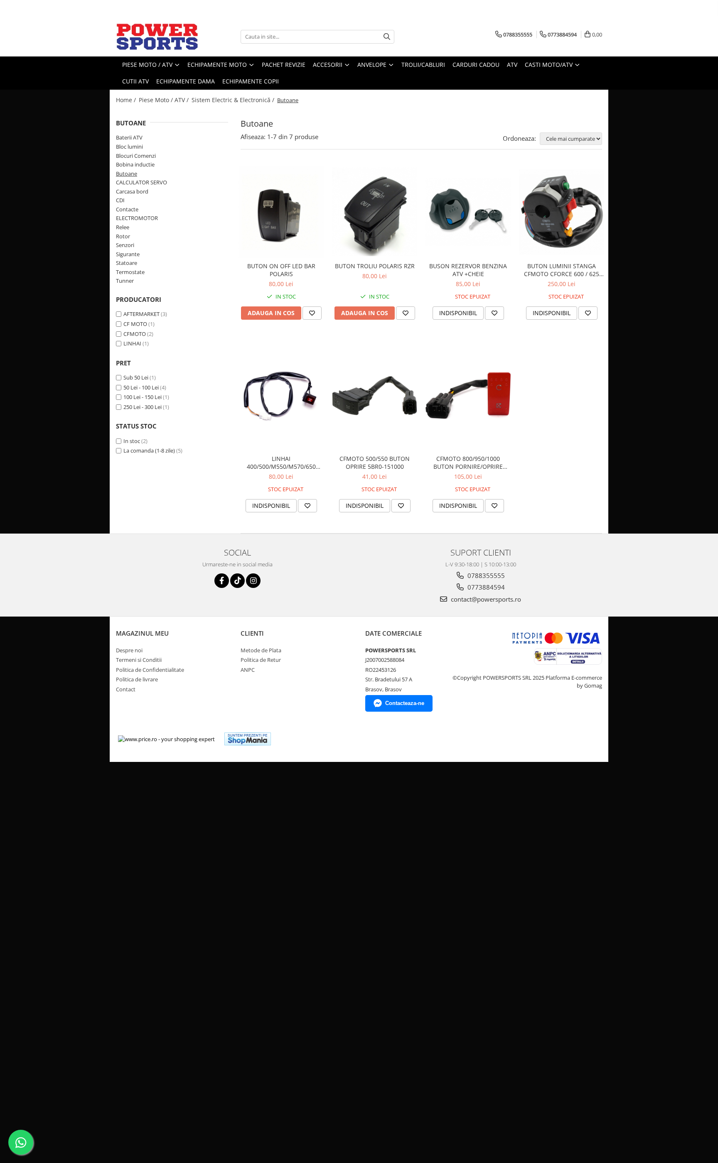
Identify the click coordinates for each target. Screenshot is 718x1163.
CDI (120, 200)
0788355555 (485, 575)
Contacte (127, 209)
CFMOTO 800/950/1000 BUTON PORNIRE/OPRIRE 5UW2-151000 (468, 462)
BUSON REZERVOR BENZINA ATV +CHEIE (468, 270)
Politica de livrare (137, 679)
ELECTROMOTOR (137, 218)
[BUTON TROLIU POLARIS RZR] (374, 211)
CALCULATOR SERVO (141, 182)
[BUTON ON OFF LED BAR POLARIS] (281, 212)
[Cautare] (386, 37)
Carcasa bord (132, 191)
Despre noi (129, 650)
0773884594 (485, 587)
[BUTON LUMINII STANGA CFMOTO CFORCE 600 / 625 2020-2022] (561, 212)
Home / (127, 100)
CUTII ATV (135, 81)
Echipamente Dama (185, 81)
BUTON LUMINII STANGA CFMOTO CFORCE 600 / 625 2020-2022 (561, 270)
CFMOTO (134, 334)
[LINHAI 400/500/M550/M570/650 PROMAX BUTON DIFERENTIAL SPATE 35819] (281, 396)
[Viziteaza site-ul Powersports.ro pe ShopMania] (247, 738)
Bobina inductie (135, 164)
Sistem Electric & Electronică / (234, 100)
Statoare (126, 263)
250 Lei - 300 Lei (142, 407)
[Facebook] (221, 580)
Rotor (123, 236)
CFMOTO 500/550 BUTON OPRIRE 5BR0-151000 (374, 462)
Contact (125, 689)
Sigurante (128, 254)
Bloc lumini (129, 146)
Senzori (125, 245)
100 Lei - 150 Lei (142, 397)
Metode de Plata (261, 650)
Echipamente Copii (250, 81)
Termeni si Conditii (139, 660)
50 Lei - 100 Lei (141, 387)
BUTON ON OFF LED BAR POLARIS (281, 270)
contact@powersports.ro (485, 599)
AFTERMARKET (141, 314)
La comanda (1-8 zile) (149, 450)
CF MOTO (135, 324)
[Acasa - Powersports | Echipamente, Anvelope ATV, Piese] (157, 36)
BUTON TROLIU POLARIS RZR (375, 266)
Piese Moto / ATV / (164, 100)
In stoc (131, 441)
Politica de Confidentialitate (150, 669)
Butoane (126, 173)
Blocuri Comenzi (136, 155)
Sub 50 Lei (135, 377)
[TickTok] (237, 580)
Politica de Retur (261, 660)
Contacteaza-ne (404, 703)
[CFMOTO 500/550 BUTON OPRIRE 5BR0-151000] (374, 395)
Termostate (130, 272)
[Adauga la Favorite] (312, 313)
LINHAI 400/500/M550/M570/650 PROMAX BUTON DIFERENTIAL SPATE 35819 (281, 462)
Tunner (125, 280)
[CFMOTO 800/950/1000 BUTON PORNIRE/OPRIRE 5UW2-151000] (468, 395)
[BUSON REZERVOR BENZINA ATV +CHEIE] (468, 212)
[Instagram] (253, 580)
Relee (122, 227)
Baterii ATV (129, 137)
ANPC (248, 669)
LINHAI (132, 343)
